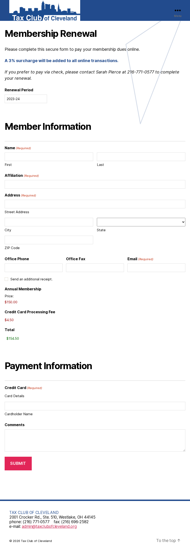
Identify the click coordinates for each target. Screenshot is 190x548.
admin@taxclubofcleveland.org (49, 526)
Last (100, 164)
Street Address (17, 212)
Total (9, 329)
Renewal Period (19, 90)
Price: (9, 296)
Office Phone (17, 259)
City (8, 230)
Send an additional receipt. (31, 279)
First (8, 164)
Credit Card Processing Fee (30, 312)
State (101, 230)
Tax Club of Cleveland (36, 541)
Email (140, 259)
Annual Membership (23, 289)
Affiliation (22, 175)
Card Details (14, 396)
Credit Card (23, 387)
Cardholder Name (19, 414)
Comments (15, 424)
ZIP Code (12, 248)
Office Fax (75, 259)
